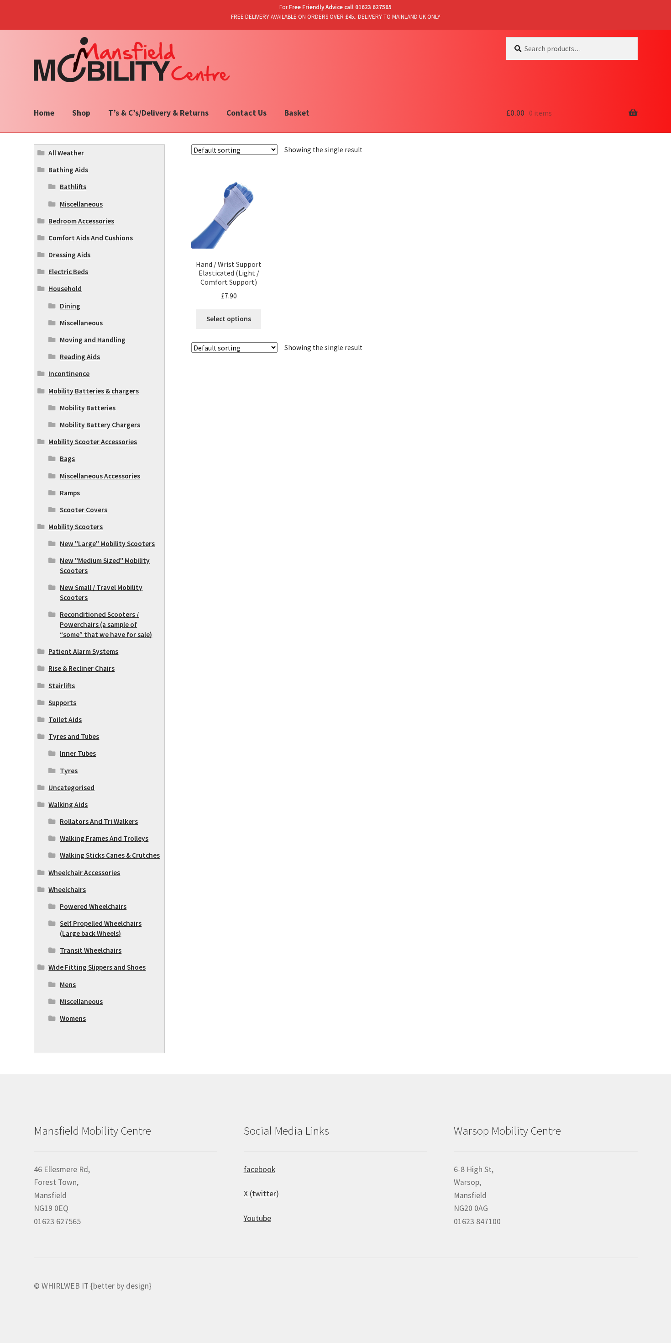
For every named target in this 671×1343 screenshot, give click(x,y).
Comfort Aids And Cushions (90, 238)
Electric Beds (68, 271)
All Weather (66, 153)
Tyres (69, 770)
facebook (259, 1169)
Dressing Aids (69, 254)
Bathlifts (73, 186)
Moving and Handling (93, 339)
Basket (296, 113)
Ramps (70, 492)
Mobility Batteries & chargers (93, 391)
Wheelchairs (67, 889)
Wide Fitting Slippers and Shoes (97, 967)
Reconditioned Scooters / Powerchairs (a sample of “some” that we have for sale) (106, 624)
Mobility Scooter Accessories (92, 441)
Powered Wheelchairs (93, 906)
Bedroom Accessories (81, 221)
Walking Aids (68, 804)
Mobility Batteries (87, 407)
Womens (73, 1018)
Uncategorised (71, 787)
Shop (81, 113)
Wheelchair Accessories (84, 872)
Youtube (257, 1218)
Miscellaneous (81, 204)
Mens (68, 984)
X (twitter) (261, 1194)
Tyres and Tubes (73, 736)
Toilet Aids (65, 719)
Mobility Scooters (75, 526)
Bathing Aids (68, 169)
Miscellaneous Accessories (100, 476)
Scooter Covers (83, 509)
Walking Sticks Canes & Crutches (110, 855)
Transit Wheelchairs (90, 950)
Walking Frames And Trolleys (104, 838)
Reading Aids (80, 356)
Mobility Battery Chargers (100, 424)
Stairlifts (61, 685)
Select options (228, 318)
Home (44, 113)
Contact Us (246, 113)
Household (65, 288)
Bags (67, 458)
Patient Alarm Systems (83, 651)
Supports (62, 702)
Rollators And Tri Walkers (99, 821)
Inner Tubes (78, 753)
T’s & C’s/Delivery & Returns (158, 113)
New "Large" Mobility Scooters (107, 543)
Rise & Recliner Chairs (81, 668)
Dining (70, 306)
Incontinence (68, 373)
